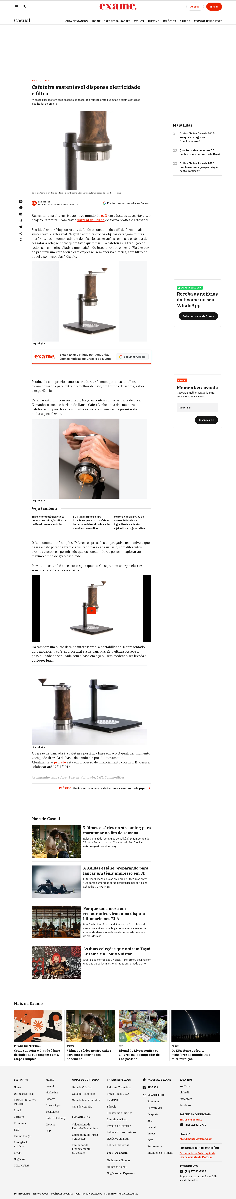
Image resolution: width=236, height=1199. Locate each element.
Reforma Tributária (119, 1087)
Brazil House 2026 (118, 1093)
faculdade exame (159, 1079)
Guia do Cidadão (82, 1087)
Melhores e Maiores (119, 1160)
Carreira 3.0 (155, 1107)
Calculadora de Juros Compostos (85, 1136)
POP (48, 1131)
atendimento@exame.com (196, 1139)
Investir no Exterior (119, 1125)
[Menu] (16, 6)
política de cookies (62, 1194)
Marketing (52, 1092)
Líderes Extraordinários (121, 1132)
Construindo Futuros (119, 1113)
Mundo (50, 1079)
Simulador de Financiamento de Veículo (81, 1148)
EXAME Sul (113, 1100)
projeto (60, 762)
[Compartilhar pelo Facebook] (21, 208)
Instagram (186, 1098)
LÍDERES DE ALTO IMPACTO (25, 1102)
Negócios (19, 1159)
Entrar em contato (191, 1119)
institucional (22, 1194)
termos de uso (40, 1194)
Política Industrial (118, 1145)
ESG (16, 1129)
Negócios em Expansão (121, 1173)
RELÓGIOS (169, 21)
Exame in (153, 1101)
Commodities (115, 777)
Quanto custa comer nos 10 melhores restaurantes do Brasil (200, 152)
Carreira (19, 1116)
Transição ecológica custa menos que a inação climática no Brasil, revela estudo (50, 520)
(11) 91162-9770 (195, 1124)
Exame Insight (22, 1136)
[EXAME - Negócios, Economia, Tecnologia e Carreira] (118, 7)
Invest (18, 1152)
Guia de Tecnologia (84, 1093)
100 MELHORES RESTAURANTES (111, 21)
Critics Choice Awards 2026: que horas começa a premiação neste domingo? (199, 167)
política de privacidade (88, 1194)
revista (153, 1087)
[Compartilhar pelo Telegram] (21, 220)
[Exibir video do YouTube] (91, 608)
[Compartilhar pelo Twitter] (21, 227)
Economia (20, 1123)
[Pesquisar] (24, 6)
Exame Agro (53, 1105)
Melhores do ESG (117, 1166)
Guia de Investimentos (86, 1100)
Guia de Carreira (82, 1106)
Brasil (17, 1110)
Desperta (153, 1114)
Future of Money (56, 1118)
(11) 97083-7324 (195, 1171)
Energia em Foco (117, 1119)
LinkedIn (185, 1092)
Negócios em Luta (118, 1138)
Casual (22, 20)
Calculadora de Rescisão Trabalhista (85, 1126)
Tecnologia (52, 1111)
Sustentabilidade (82, 777)
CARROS (185, 21)
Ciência (50, 1124)
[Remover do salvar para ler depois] (21, 240)
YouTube (185, 1086)
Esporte (50, 1098)
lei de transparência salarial (121, 1194)
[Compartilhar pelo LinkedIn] (21, 214)
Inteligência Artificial (21, 1144)
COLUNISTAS (22, 1165)
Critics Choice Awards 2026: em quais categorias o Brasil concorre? (197, 137)
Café (99, 777)
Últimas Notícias (24, 1093)
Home (34, 80)
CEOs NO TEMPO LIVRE (208, 21)
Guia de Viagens (76, 21)
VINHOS (139, 21)
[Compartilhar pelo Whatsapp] (21, 201)
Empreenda (155, 1146)
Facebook (185, 1105)
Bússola (111, 1106)
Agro (150, 1139)
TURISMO (153, 21)
